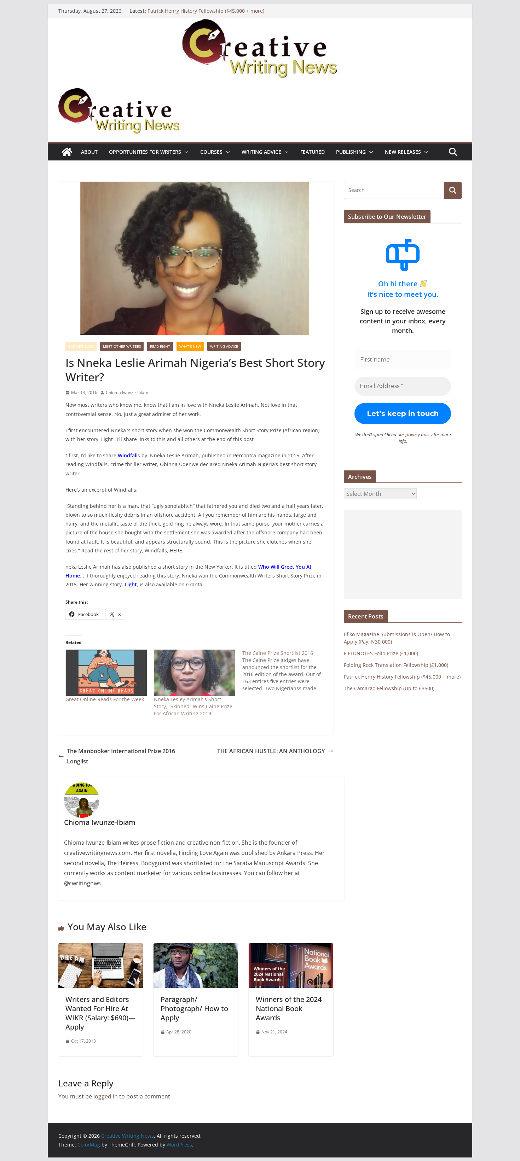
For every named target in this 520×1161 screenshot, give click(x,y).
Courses (211, 151)
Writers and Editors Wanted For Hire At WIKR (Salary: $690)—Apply (100, 1013)
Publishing (351, 151)
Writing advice (261, 151)
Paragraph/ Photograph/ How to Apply (194, 1008)
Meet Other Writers (122, 346)
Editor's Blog (81, 346)
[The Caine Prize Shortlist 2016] (286, 671)
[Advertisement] (403, 554)
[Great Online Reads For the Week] (106, 673)
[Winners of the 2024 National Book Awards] (291, 948)
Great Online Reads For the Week (104, 699)
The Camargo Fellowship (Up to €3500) (389, 688)
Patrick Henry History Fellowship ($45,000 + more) (206, 10)
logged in (105, 1096)
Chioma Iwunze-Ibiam (127, 392)
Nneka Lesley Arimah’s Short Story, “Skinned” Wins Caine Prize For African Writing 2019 (193, 706)
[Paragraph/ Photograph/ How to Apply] (196, 948)
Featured (312, 151)
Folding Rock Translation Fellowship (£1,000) (396, 665)
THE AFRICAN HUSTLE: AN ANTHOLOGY (271, 751)
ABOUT (89, 151)
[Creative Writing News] (260, 23)
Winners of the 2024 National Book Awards (289, 1008)
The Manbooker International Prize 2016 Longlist (121, 756)
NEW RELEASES (403, 151)
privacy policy (419, 434)
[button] (185, 152)
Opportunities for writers (145, 151)
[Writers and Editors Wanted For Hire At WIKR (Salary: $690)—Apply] (100, 948)
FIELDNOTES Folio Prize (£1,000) (381, 653)
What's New (190, 346)
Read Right (160, 346)
